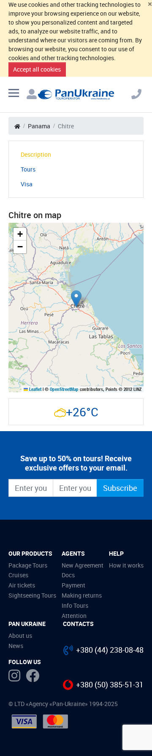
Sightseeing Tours (32, 595)
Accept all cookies (37, 69)
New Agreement (82, 565)
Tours (28, 169)
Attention (74, 616)
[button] (76, 298)
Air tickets (21, 585)
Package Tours (27, 565)
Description (36, 154)
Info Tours (75, 605)
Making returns (82, 595)
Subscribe (120, 488)
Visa (27, 184)
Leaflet (34, 389)
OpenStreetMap (64, 389)
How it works (126, 565)
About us (20, 635)
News (15, 646)
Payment (73, 585)
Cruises (18, 575)
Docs (68, 575)
